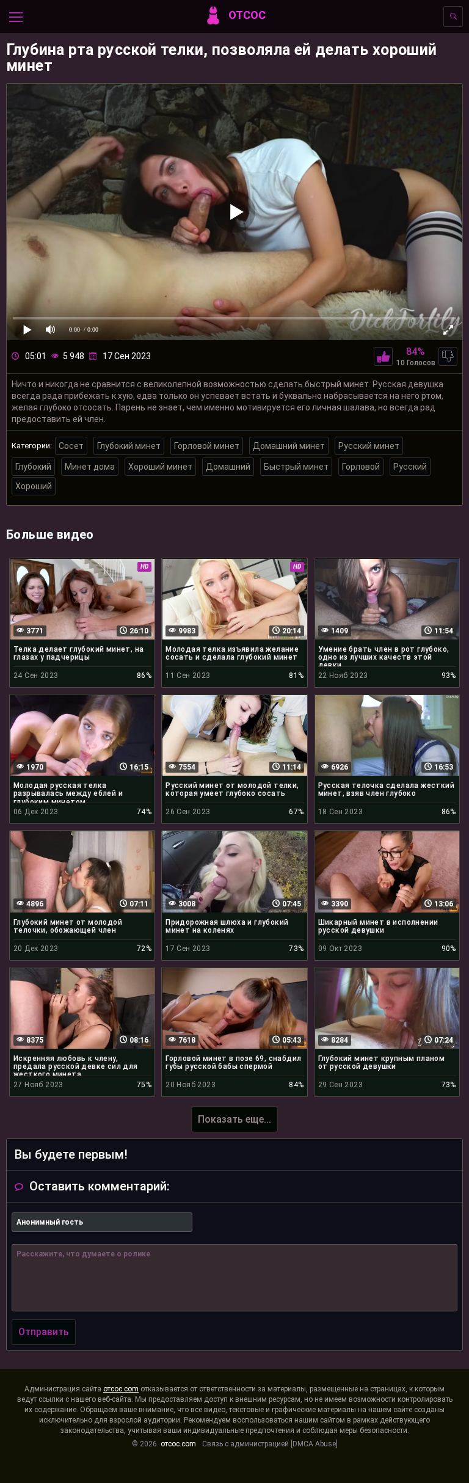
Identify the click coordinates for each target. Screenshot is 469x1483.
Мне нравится (383, 356)
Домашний (228, 467)
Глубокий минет (129, 446)
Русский (410, 467)
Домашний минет (289, 446)
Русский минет (368, 446)
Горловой (361, 467)
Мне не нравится (447, 356)
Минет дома (90, 467)
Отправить (43, 1332)
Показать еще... (234, 1119)
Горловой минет (206, 446)
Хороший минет (160, 467)
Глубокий (33, 467)
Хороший (33, 486)
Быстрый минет (296, 467)
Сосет (71, 446)
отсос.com (121, 1389)
